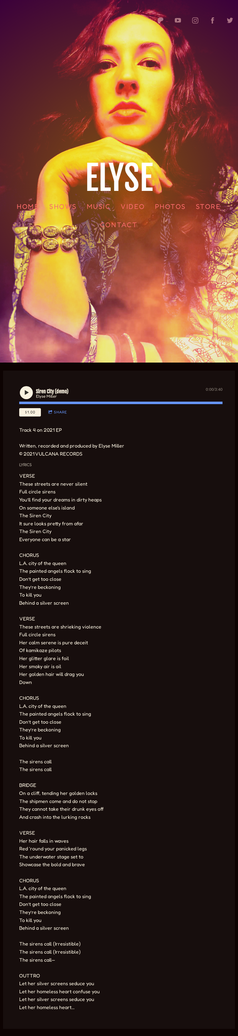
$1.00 (30, 412)
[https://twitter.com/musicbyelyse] (230, 20)
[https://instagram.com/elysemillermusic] (195, 20)
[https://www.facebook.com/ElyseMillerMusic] (212, 20)
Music (99, 206)
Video (133, 206)
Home (28, 206)
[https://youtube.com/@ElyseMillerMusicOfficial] (178, 20)
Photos (170, 206)
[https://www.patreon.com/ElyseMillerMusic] (160, 20)
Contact (119, 225)
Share (60, 412)
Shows (63, 206)
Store (208, 206)
